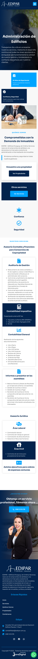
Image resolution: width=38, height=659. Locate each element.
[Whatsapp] (24, 639)
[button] (35, 4)
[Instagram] (14, 639)
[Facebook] (19, 639)
